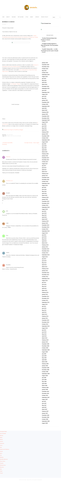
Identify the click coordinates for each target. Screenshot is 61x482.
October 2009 (45, 347)
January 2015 (45, 223)
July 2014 (44, 235)
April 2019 (44, 130)
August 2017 (45, 163)
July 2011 (44, 306)
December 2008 (45, 367)
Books (1, 439)
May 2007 (44, 405)
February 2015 (45, 221)
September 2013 (46, 254)
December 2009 (45, 344)
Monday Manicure (4, 459)
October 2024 (45, 68)
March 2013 (44, 266)
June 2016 (44, 189)
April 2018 (44, 149)
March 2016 (44, 195)
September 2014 (46, 231)
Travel (1, 473)
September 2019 (46, 120)
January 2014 (45, 246)
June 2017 (44, 167)
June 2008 (44, 379)
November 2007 (45, 393)
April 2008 (44, 383)
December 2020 (45, 102)
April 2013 (44, 264)
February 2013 (45, 268)
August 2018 (45, 141)
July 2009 (44, 353)
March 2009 (44, 361)
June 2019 (44, 126)
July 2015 (44, 211)
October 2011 (45, 300)
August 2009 (45, 351)
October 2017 (45, 161)
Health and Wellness (4, 449)
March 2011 (44, 314)
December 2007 (45, 391)
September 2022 (46, 88)
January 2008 (45, 389)
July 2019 (44, 124)
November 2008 (45, 369)
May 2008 (44, 381)
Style (1, 471)
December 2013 (45, 248)
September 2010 (46, 326)
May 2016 (44, 191)
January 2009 (45, 365)
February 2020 (45, 112)
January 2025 (45, 62)
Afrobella (30, 7)
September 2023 (46, 74)
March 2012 (44, 290)
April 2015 (44, 217)
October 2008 (45, 371)
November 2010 (45, 322)
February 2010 (45, 340)
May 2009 (44, 357)
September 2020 (46, 106)
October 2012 (45, 276)
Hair (1, 447)
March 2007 (44, 409)
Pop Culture (11, 134)
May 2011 (44, 310)
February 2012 (45, 292)
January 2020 (45, 114)
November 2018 (45, 136)
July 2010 (44, 330)
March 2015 (44, 219)
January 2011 (45, 318)
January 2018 (45, 155)
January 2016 (45, 199)
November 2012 (45, 274)
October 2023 (45, 72)
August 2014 (45, 233)
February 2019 (45, 132)
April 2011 (44, 312)
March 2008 (44, 385)
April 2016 (44, 193)
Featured (2, 443)
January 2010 (45, 342)
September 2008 (46, 373)
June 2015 (44, 213)
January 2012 (45, 294)
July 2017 (44, 165)
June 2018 (44, 145)
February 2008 (45, 387)
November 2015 (45, 203)
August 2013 (45, 256)
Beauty (1, 435)
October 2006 (45, 419)
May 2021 (44, 98)
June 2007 (44, 403)
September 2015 (46, 207)
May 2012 (44, 286)
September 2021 (46, 92)
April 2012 (44, 288)
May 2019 (44, 128)
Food (1, 445)
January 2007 (45, 413)
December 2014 (45, 225)
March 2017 (44, 171)
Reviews (2, 467)
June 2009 (44, 355)
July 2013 (44, 258)
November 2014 (45, 227)
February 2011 (45, 316)
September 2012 (46, 278)
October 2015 (45, 205)
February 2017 (45, 173)
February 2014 (45, 244)
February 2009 (45, 363)
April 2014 (44, 241)
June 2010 (44, 332)
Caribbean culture (10, 135)
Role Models (19, 135)
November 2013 (45, 250)
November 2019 (45, 118)
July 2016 (44, 187)
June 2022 (44, 90)
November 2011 (45, 298)
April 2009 (44, 359)
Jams (1, 453)
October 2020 (45, 104)
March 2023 (44, 84)
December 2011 (45, 296)
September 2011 (46, 302)
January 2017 (45, 175)
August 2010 (45, 328)
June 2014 (44, 237)
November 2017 (45, 159)
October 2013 (45, 252)
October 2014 (45, 229)
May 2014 (44, 239)
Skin (1, 469)
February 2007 (45, 411)
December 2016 (45, 177)
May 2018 (44, 147)
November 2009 (45, 345)
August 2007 (45, 399)
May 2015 (44, 215)
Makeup (1, 457)
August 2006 (45, 423)
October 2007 (45, 395)
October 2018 (45, 138)
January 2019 (45, 134)
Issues (7, 134)
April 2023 (44, 82)
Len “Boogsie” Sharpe (15, 84)
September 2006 (46, 421)
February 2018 (45, 153)
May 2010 (44, 334)
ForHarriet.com (9, 180)
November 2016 (45, 179)
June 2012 (44, 284)
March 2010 (44, 338)
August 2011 (45, 304)
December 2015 (45, 201)
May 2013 (44, 262)
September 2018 (46, 140)
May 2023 (44, 80)
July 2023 (44, 78)
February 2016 (45, 197)
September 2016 (46, 183)
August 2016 (45, 185)
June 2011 (44, 308)
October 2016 (45, 181)
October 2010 (45, 324)
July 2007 (44, 401)
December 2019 (45, 116)
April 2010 (44, 336)
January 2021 (45, 100)
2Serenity (8, 156)
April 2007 (44, 407)
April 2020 (44, 108)
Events (1, 441)
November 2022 (45, 86)
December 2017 (45, 157)
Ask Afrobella (3, 433)
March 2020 (44, 110)
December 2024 (45, 64)
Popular (1, 463)
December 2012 (45, 272)
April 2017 (44, 169)
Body (1, 437)
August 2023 (45, 76)
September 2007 (46, 397)
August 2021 (45, 94)
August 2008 (45, 375)
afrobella (44, 41)
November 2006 (45, 417)
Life (1, 455)
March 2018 (44, 151)
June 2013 (44, 260)
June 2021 (44, 96)
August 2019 (45, 122)
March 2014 (44, 242)
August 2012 (45, 280)
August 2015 (45, 209)
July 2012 (44, 282)
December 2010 (45, 320)
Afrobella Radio (3, 431)
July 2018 (44, 143)
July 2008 (44, 377)
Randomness (3, 465)
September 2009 (46, 349)
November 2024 (45, 66)
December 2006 (45, 415)
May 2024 (44, 70)
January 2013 (45, 270)
